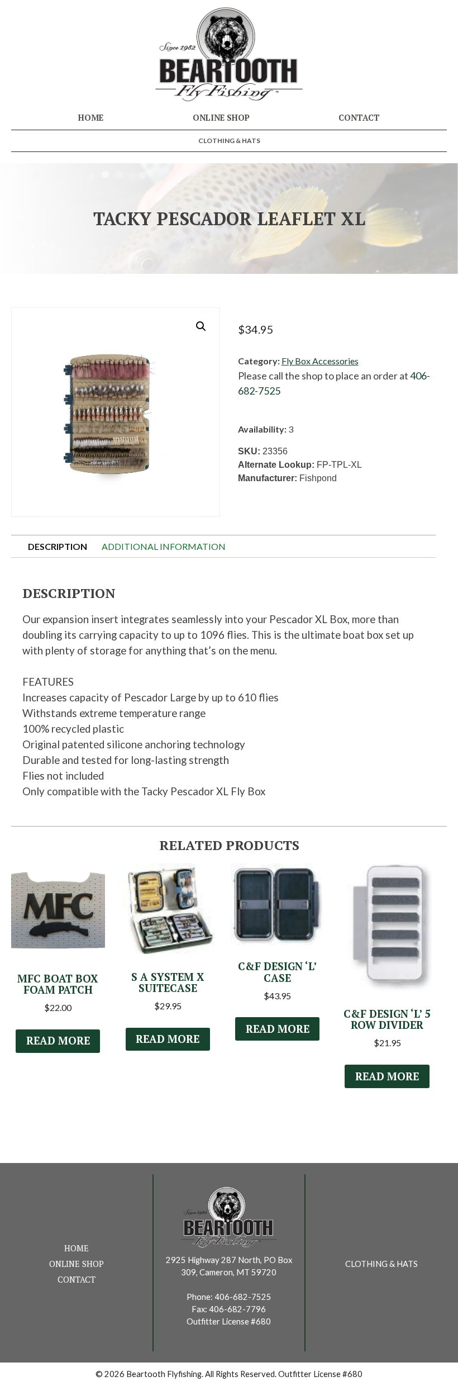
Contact (359, 117)
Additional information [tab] (164, 546)
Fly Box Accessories (320, 360)
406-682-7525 (242, 1297)
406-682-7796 (237, 1309)
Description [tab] (57, 546)
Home (90, 117)
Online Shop (221, 117)
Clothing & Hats (229, 140)
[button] (201, 326)
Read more (58, 1040)
